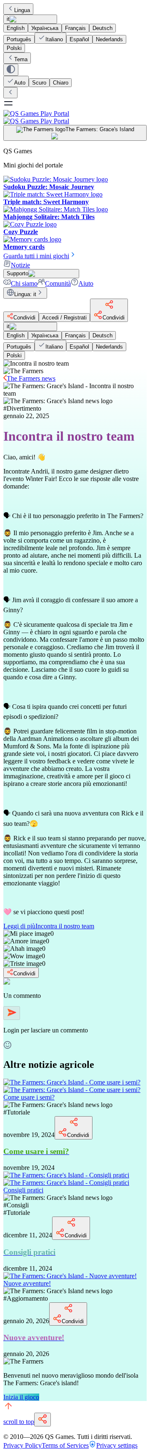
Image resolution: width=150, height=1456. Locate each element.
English (16, 28)
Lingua (22, 10)
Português (19, 39)
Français (75, 28)
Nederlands (109, 39)
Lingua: (25, 294)
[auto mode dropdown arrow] (10, 70)
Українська (44, 28)
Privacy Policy (22, 1445)
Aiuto (85, 283)
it (8, 19)
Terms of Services (65, 1445)
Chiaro (60, 83)
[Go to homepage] (75, 117)
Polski (14, 48)
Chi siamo (24, 283)
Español (79, 39)
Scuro (39, 83)
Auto (19, 83)
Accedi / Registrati (64, 317)
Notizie (20, 265)
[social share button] (42, 1419)
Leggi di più (48, 926)
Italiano (54, 39)
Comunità (58, 283)
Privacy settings (117, 1445)
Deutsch (102, 28)
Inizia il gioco (21, 1397)
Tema (21, 59)
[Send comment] (11, 1013)
